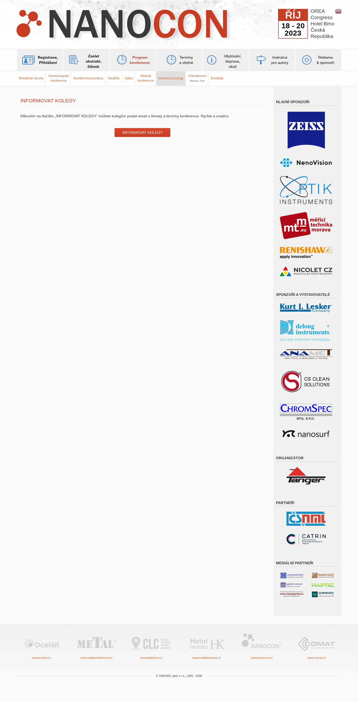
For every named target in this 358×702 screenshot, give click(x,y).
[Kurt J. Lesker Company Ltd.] (306, 307)
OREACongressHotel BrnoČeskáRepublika (322, 23)
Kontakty (217, 78)
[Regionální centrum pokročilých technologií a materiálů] (306, 539)
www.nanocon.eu (262, 657)
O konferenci (197, 78)
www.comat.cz (316, 657)
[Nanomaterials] (291, 575)
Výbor (128, 78)
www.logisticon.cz (151, 657)
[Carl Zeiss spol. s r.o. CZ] (306, 130)
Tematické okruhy (31, 78)
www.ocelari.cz (41, 657)
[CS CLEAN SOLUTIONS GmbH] (306, 381)
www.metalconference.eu (96, 657)
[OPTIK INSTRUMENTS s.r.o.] (306, 190)
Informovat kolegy (170, 78)
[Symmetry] (323, 594)
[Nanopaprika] (291, 594)
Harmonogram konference (58, 78)
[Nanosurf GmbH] (306, 433)
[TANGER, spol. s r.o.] (306, 475)
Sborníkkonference (146, 78)
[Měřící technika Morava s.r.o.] (306, 225)
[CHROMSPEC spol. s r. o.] (306, 411)
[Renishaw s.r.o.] (306, 253)
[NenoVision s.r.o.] (306, 163)
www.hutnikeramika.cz (206, 657)
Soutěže (114, 78)
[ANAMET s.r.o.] (306, 354)
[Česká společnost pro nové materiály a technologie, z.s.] (306, 518)
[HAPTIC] (323, 584)
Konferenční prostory (88, 78)
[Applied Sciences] (291, 585)
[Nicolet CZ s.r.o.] (306, 271)
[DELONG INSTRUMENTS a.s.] (306, 331)
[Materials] (323, 575)
